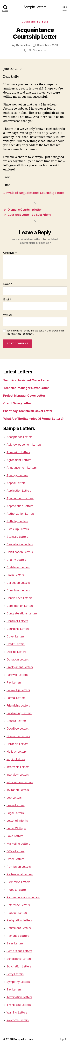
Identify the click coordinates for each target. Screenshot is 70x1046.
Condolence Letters (19, 598)
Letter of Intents (17, 820)
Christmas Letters (18, 567)
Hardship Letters (17, 744)
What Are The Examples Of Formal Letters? (33, 418)
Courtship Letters (35, 21)
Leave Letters (16, 805)
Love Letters (15, 836)
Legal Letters (15, 813)
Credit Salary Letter (17, 403)
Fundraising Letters (19, 713)
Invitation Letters (18, 790)
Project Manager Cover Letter (24, 395)
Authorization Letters (20, 513)
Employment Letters (20, 667)
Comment (10, 252)
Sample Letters (35, 7)
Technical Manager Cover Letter (26, 388)
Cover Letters (16, 636)
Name (7, 284)
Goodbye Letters (18, 728)
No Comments (37, 50)
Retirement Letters (19, 928)
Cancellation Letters (20, 544)
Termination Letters (19, 997)
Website (8, 315)
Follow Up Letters (18, 690)
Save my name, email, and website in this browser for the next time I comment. (35, 332)
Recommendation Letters (23, 897)
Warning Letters (17, 1012)
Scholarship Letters (19, 958)
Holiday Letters (17, 751)
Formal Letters (16, 698)
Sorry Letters (15, 974)
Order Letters (15, 859)
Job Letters (14, 797)
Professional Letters (20, 874)
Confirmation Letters (20, 605)
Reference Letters (18, 905)
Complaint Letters (18, 590)
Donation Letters (18, 659)
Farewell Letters (17, 674)
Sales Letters (15, 943)
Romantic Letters (18, 935)
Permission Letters (19, 866)
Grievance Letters (18, 736)
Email (7, 299)
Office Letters (15, 851)
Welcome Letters (18, 1020)
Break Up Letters (18, 529)
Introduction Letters (20, 782)
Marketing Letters (18, 843)
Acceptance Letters (19, 437)
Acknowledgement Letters (24, 444)
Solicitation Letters (19, 966)
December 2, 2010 (47, 45)
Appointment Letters (20, 498)
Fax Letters (14, 682)
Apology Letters (17, 475)
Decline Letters (16, 651)
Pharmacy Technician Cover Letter (27, 411)
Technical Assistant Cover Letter (26, 380)
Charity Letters (16, 559)
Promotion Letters (18, 882)
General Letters (17, 721)
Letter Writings (16, 828)
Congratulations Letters (22, 613)
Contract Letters (17, 621)
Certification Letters (20, 552)
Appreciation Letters (20, 506)
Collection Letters (18, 582)
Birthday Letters (17, 521)
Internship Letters (18, 767)
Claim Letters (15, 575)
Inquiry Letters (16, 759)
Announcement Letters (22, 467)
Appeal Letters (16, 483)
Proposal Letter (17, 889)
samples (24, 45)
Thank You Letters (19, 1004)
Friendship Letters (18, 705)
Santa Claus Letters (19, 951)
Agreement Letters (19, 460)
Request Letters (17, 912)
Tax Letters (14, 989)
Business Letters (17, 536)
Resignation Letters (19, 920)
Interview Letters (18, 774)
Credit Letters (16, 644)
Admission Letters (18, 452)
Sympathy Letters (18, 981)
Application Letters (19, 490)
